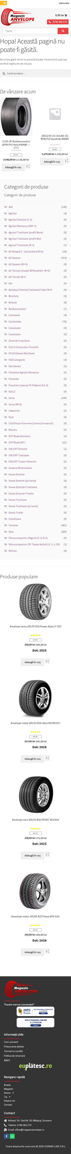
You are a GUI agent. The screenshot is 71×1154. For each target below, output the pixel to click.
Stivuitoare (15, 518)
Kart (11, 417)
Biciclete (13, 296)
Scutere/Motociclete (20, 468)
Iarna (12, 398)
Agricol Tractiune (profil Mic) (25, 238)
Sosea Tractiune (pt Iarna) (23, 506)
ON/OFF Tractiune (19, 455)
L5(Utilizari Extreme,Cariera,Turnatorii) (31, 423)
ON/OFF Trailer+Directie (22, 461)
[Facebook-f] (6, 1136)
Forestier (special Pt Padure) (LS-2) (28, 385)
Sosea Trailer (16, 512)
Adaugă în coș (13, 167)
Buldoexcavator (17, 308)
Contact (8, 1104)
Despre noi (9, 1100)
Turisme (13, 525)
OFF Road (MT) (17, 442)
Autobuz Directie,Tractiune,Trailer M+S (30, 289)
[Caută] (63, 31)
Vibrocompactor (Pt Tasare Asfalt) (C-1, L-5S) (34, 544)
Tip (5, 1097)
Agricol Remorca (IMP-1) (22, 226)
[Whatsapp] (12, 1136)
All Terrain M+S (17, 276)
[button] (4, 3)
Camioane (14, 315)
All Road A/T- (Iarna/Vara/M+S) (26, 251)
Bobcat (13, 302)
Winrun (13, 550)
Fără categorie (17, 359)
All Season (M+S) (18, 264)
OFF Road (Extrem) (19, 436)
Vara (11, 531)
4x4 (10, 207)
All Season (14, 257)
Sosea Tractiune (18, 499)
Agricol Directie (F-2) (20, 219)
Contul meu (64, 3)
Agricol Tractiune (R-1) (21, 245)
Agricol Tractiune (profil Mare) (26, 232)
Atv (10, 283)
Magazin (8, 1089)
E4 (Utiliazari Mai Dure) (22, 353)
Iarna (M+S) (15, 404)
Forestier (14, 378)
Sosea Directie (17, 474)
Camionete (15, 321)
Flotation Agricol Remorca (24, 372)
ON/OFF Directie (18, 448)
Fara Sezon (15, 366)
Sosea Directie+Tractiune (23, 487)
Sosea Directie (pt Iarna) (22, 480)
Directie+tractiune (19, 340)
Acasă (7, 1085)
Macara (13, 429)
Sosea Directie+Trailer (21, 493)
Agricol (13, 213)
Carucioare (15, 328)
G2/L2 (12, 391)
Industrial (14, 410)
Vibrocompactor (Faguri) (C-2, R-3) (28, 538)
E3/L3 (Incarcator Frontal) (23, 347)
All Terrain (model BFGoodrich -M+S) (29, 270)
